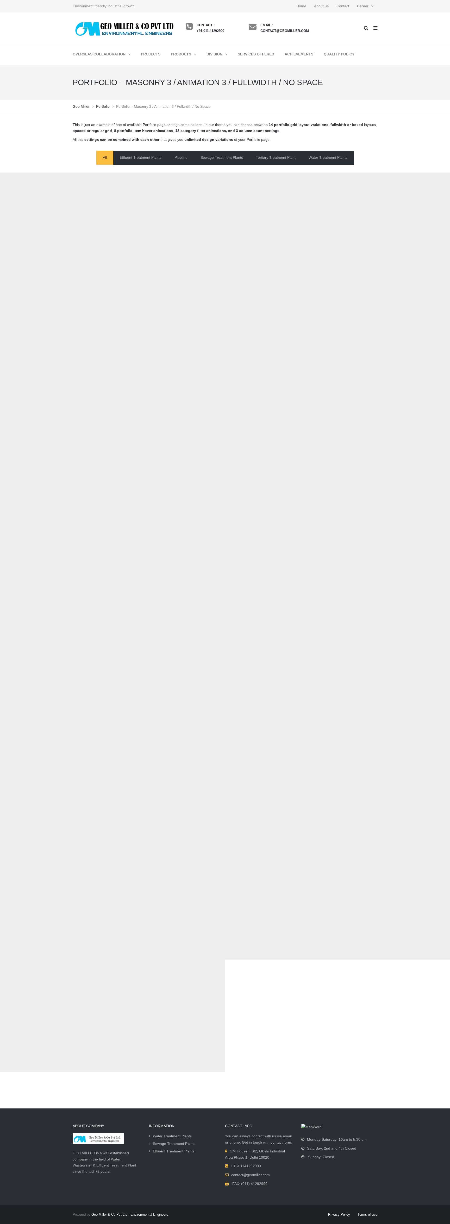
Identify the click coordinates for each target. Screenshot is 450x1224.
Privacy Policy (339, 1214)
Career (362, 6)
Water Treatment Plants (172, 1136)
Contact (342, 6)
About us (321, 6)
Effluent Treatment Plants (174, 1151)
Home (301, 6)
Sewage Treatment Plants (174, 1143)
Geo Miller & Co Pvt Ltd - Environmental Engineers (129, 1214)
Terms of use (367, 1214)
